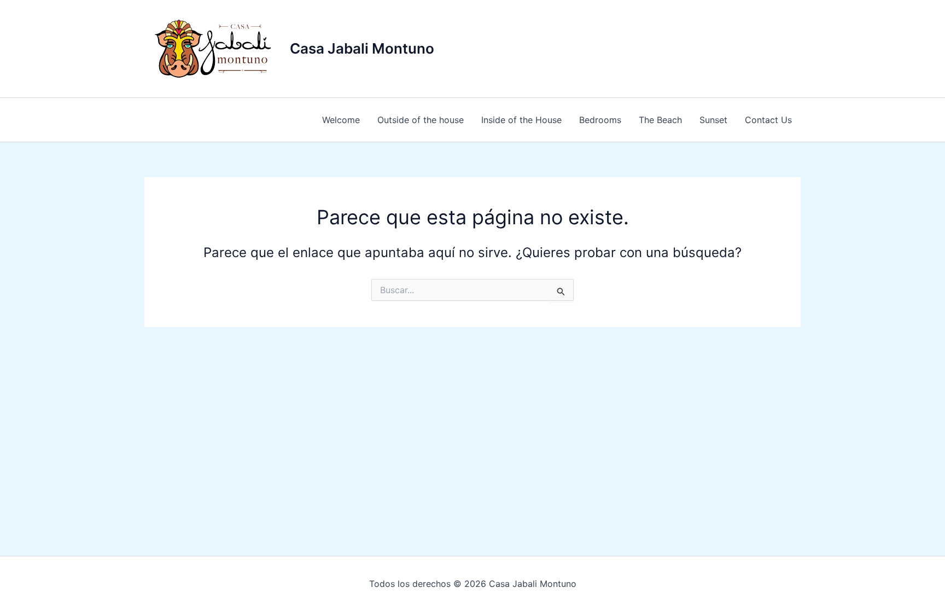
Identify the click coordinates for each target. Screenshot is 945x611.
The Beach (660, 119)
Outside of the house (420, 119)
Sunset (713, 119)
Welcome (341, 119)
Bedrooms (600, 119)
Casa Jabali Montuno (362, 48)
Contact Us (768, 119)
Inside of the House (521, 119)
